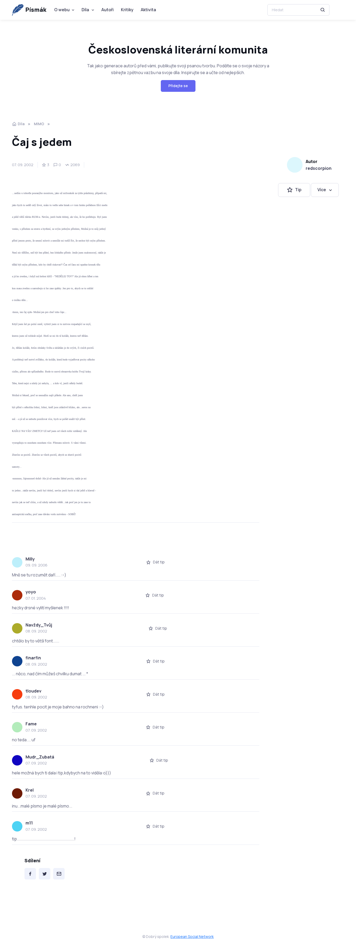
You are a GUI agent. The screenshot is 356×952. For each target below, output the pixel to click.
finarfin (33, 658)
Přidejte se (178, 85)
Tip (298, 190)
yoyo (31, 592)
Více (321, 190)
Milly (30, 559)
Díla (85, 10)
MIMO (39, 123)
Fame (31, 724)
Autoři (107, 10)
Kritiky (127, 10)
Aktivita (148, 10)
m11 (29, 823)
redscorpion (319, 168)
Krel (30, 790)
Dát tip (159, 561)
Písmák (35, 10)
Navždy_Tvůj (39, 625)
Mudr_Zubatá (40, 757)
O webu (62, 10)
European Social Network (192, 936)
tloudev (33, 691)
